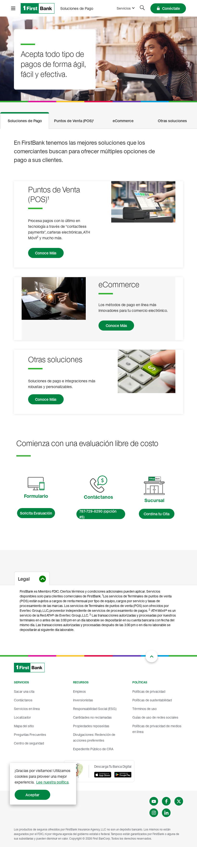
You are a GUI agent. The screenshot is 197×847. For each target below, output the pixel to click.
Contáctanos (23, 700)
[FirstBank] (38, 8)
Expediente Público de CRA (93, 749)
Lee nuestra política (52, 782)
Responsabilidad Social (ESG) (95, 709)
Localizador (22, 717)
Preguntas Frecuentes (30, 735)
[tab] (24, 120)
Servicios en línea (27, 709)
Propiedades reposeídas (91, 726)
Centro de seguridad (29, 743)
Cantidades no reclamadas (92, 717)
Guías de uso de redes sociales (155, 717)
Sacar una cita (24, 691)
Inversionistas (83, 700)
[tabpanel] (98, 274)
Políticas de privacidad (148, 691)
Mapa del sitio (24, 726)
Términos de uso (144, 709)
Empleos (79, 691)
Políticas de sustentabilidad (152, 700)
